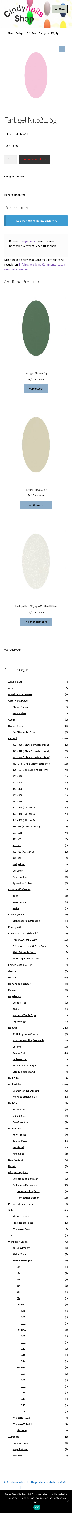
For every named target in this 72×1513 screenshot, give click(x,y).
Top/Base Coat (21, 1122)
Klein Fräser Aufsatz (24, 952)
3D (18, 1266)
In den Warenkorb (34, 159)
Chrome (17, 1046)
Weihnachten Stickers (25, 1097)
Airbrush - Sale (21, 1216)
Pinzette (22, 1430)
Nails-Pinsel (15, 1128)
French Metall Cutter (20, 965)
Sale (10, 1210)
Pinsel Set (18, 1153)
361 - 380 (17, 795)
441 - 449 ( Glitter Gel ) (25, 820)
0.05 (23, 1317)
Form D (21, 1367)
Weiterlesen (36, 388)
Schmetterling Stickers (26, 1090)
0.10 (23, 1392)
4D (18, 1273)
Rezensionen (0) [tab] (14, 195)
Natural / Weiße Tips (24, 1015)
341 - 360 (17, 788)
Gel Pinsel (18, 1147)
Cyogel (12, 719)
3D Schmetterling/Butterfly (28, 1040)
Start (10, 33)
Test (10, 1235)
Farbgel (20, 33)
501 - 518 (17, 833)
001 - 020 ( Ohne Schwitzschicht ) (31, 744)
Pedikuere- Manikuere (25, 1185)
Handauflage (20, 1443)
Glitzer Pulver (20, 707)
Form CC (21, 1329)
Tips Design (19, 1021)
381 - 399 (17, 801)
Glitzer (12, 977)
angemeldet (29, 241)
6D (18, 1285)
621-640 (17, 858)
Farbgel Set (19, 864)
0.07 (23, 1323)
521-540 (31, 33)
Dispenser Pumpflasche (26, 920)
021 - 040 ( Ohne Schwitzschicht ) (31, 751)
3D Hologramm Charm (25, 1034)
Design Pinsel (20, 1141)
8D (18, 1298)
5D (18, 1279)
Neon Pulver (19, 713)
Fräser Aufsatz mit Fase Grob (29, 946)
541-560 (17, 845)
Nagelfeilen (19, 902)
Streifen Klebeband (24, 1071)
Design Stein (15, 726)
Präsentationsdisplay (20, 1204)
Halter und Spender (19, 983)
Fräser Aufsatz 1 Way (25, 939)
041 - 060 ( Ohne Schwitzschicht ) (31, 757)
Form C (21, 1304)
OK (37, 1507)
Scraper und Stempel (25, 1065)
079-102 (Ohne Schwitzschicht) (30, 769)
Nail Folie (13, 1078)
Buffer (16, 895)
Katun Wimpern (21, 1248)
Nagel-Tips (14, 996)
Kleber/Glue (19, 1254)
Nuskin (12, 1166)
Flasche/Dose (16, 914)
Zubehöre (13, 1436)
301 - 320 (17, 776)
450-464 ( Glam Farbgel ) (26, 826)
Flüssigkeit (14, 927)
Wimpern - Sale (21, 1229)
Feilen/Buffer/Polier (19, 889)
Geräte (12, 971)
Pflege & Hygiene (18, 1172)
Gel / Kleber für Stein (24, 732)
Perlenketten (20, 1059)
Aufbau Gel (19, 1109)
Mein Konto (11, 1487)
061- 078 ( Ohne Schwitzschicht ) (31, 763)
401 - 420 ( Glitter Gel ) (25, 807)
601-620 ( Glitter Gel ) (25, 851)
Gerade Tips (19, 1002)
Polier (16, 908)
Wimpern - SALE (21, 1417)
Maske (12, 990)
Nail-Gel (13, 1103)
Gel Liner (18, 870)
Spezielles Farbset (23, 883)
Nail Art (12, 1027)
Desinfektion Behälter (25, 1178)
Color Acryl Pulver (18, 700)
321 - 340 (17, 782)
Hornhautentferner (28, 1197)
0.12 (23, 1348)
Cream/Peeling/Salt (28, 1191)
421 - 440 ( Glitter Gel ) (25, 814)
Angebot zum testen (20, 694)
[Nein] (67, 1501)
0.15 (23, 1354)
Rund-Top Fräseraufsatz (27, 958)
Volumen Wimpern (23, 1260)
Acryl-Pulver (15, 682)
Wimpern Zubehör (23, 1424)
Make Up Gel (19, 1116)
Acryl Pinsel (19, 1134)
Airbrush (13, 688)
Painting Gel (20, 877)
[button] (62, 49)
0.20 (23, 1361)
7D (18, 1292)
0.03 (23, 1311)
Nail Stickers (15, 1084)
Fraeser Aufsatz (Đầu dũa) (23, 933)
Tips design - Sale (23, 1222)
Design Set (19, 1053)
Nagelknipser (20, 1449)
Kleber (16, 1009)
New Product (15, 1160)
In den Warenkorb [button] (36, 505)
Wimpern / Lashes (18, 1241)
